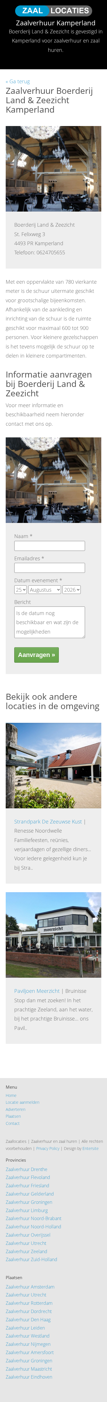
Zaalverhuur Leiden (25, 1328)
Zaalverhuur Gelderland (30, 1194)
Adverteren (15, 1109)
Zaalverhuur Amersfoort (30, 1352)
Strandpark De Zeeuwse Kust (48, 821)
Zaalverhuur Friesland (27, 1185)
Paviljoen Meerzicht (37, 990)
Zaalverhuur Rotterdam (29, 1303)
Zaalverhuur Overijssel (28, 1235)
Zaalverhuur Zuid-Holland (31, 1259)
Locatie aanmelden (22, 1102)
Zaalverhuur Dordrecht (29, 1311)
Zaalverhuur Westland (28, 1336)
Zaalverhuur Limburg (27, 1210)
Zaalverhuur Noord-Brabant (33, 1218)
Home (11, 1095)
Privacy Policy (47, 1148)
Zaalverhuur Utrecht (26, 1243)
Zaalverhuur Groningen (29, 1202)
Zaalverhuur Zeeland (26, 1251)
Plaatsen (13, 1116)
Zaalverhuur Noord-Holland (33, 1227)
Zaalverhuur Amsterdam (30, 1287)
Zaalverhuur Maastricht (29, 1369)
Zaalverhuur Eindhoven (29, 1377)
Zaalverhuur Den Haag (28, 1319)
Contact (13, 1123)
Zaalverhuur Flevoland (28, 1177)
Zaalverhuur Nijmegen (28, 1344)
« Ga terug (18, 81)
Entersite (90, 1148)
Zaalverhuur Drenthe (26, 1169)
